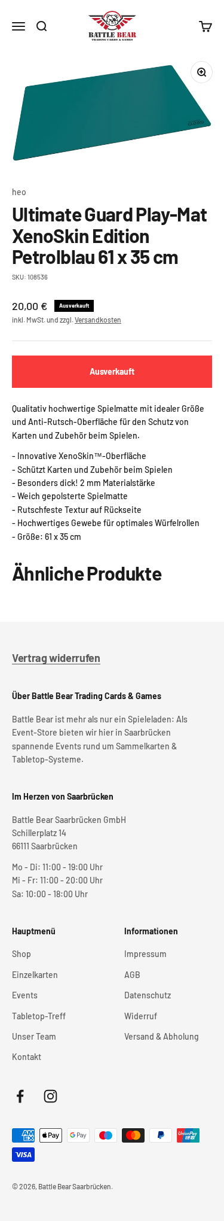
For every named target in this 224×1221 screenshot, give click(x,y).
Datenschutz (147, 995)
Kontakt (26, 1057)
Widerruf (140, 1016)
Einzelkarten (35, 975)
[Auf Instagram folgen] (50, 1096)
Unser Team (34, 1036)
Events (25, 995)
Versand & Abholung (161, 1036)
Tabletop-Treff (39, 1016)
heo (19, 192)
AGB (132, 975)
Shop (21, 954)
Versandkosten (98, 319)
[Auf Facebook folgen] (20, 1096)
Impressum (145, 954)
